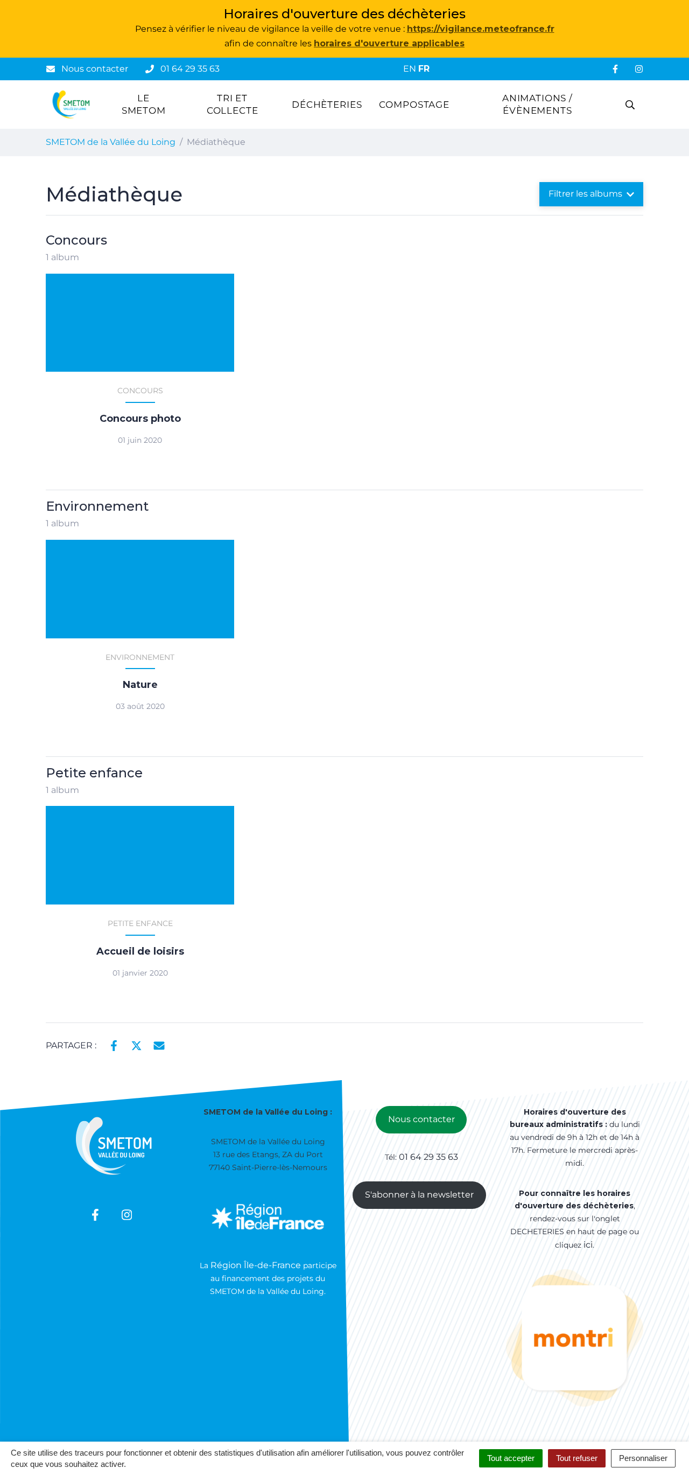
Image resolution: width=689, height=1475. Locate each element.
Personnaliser (643, 1458)
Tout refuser (576, 1458)
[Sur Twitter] (136, 1044)
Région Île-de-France (256, 1265)
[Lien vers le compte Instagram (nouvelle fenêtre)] (639, 69)
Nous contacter (421, 1119)
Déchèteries (327, 104)
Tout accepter (511, 1458)
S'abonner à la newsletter (419, 1194)
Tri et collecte (232, 104)
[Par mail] (159, 1044)
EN (409, 69)
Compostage (414, 104)
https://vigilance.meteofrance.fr (480, 29)
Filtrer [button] (585, 194)
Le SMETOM (144, 104)
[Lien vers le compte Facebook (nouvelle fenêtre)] (615, 69)
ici (588, 1245)
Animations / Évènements (537, 104)
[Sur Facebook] (114, 1044)
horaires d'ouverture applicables (389, 43)
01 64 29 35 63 (428, 1157)
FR (424, 69)
